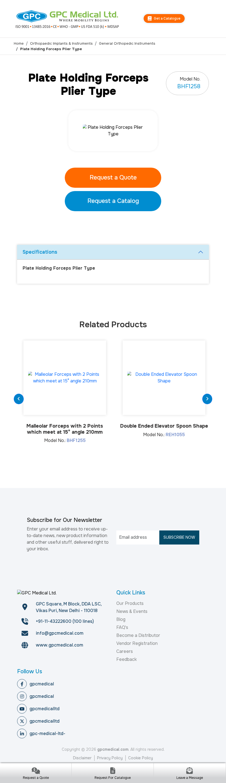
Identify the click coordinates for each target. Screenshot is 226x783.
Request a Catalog (113, 201)
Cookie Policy (140, 757)
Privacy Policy (110, 757)
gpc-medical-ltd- (47, 733)
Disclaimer (82, 757)
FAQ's (122, 627)
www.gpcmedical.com (59, 645)
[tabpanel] (113, 130)
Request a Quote (113, 177)
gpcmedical (41, 684)
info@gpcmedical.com (60, 633)
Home (19, 43)
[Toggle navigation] (208, 19)
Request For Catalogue (113, 778)
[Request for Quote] (35, 771)
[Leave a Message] (190, 771)
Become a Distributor (138, 635)
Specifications (40, 252)
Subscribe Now (179, 537)
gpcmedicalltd (44, 709)
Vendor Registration (137, 643)
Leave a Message (189, 778)
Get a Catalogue (167, 18)
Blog (120, 619)
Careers (124, 651)
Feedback (126, 659)
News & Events (131, 611)
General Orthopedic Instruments (127, 43)
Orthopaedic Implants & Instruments (61, 43)
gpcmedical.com (112, 749)
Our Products (130, 603)
